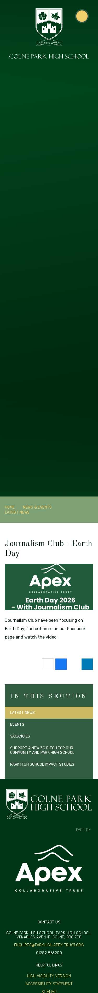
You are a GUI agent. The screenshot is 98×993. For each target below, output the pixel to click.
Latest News (17, 512)
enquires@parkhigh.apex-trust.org (49, 945)
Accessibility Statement (49, 984)
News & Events (37, 507)
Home (10, 507)
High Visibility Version (49, 976)
